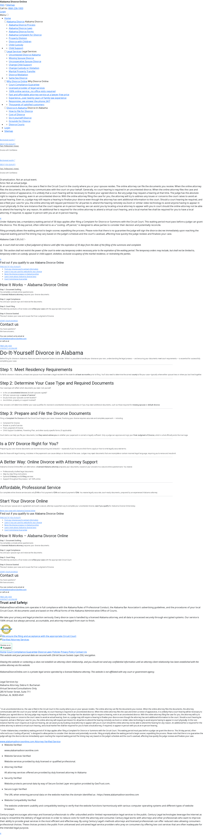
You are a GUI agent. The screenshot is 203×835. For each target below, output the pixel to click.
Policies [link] (56, 651)
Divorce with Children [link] (20, 41)
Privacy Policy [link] (68, 651)
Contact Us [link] (81, 651)
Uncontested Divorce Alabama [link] (25, 54)
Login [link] (7, 127)
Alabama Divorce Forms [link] (21, 31)
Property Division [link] (18, 38)
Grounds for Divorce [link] (19, 121)
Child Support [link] (16, 48)
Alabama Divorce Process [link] (22, 24)
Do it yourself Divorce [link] (20, 117)
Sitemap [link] (8, 131)
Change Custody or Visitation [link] (24, 68)
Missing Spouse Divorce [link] (21, 58)
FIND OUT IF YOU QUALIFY (10, 267)
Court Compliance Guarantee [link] (24, 84)
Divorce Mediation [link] (18, 74)
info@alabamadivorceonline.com (13, 339)
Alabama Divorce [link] (15, 21)
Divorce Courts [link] (16, 124)
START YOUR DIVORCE (9, 321)
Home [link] (7, 18)
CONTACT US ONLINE (8, 348)
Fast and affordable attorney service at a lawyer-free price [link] (39, 94)
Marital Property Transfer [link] (22, 71)
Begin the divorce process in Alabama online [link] (21, 274)
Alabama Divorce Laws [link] (20, 28)
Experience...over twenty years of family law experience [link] (37, 97)
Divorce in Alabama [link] (17, 107)
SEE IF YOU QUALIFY (7, 144)
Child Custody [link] (16, 44)
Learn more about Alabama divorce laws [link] (20, 276)
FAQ (2, 4)
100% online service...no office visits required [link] (32, 91)
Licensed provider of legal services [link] (27, 87)
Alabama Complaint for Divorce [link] (25, 34)
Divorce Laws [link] (45, 651)
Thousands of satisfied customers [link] (26, 104)
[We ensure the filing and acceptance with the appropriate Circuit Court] (38, 635)
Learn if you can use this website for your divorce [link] (23, 271)
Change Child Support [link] (20, 64)
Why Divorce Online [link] (17, 81)
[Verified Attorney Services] (14, 639)
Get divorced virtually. (8, 156)
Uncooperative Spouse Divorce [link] (25, 61)
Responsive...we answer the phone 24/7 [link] (29, 101)
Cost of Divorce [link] (17, 114)
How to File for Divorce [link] (21, 111)
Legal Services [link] (14, 51)
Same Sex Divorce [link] (18, 78)
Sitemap (10, 4)
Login (3, 11)
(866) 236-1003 (15, 8)
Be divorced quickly (7, 140)
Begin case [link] (17, 511)
